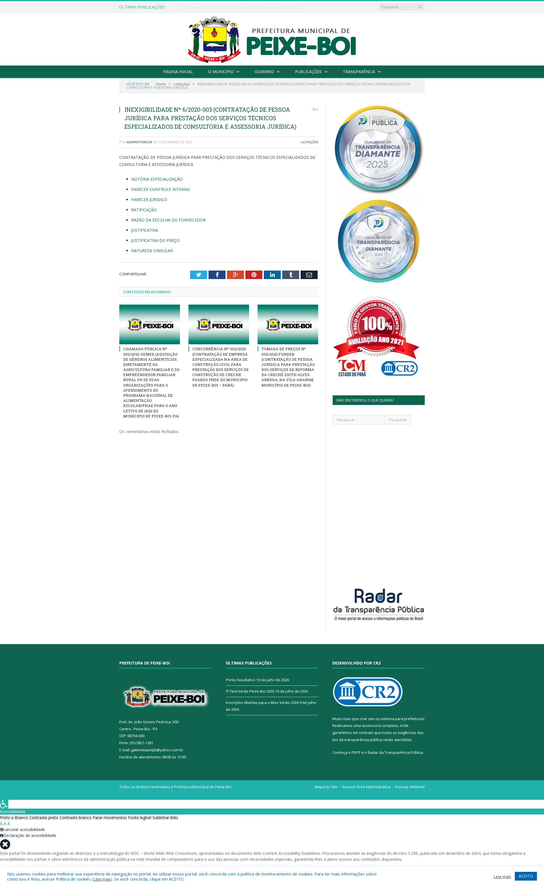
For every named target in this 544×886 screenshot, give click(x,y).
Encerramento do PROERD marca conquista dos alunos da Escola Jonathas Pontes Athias (245, 7)
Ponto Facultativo (240, 679)
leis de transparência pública (357, 739)
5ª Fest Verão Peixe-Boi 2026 (250, 691)
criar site (367, 718)
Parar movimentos (110, 817)
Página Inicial (178, 71)
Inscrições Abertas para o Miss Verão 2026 (262, 702)
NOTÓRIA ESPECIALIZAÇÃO (157, 179)
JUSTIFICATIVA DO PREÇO (155, 240)
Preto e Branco (14, 817)
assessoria (371, 725)
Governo (264, 71)
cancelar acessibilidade (24, 829)
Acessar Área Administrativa (366, 786)
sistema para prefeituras (402, 718)
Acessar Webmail (410, 786)
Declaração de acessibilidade (29, 835)
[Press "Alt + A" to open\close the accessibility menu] (4, 804)
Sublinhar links (165, 817)
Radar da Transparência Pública (395, 752)
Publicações (308, 71)
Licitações (309, 142)
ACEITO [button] (526, 876)
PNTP (356, 752)
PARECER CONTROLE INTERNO (160, 189)
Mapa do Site (326, 786)
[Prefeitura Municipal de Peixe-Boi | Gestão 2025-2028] (272, 38)
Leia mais (102, 878)
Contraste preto (43, 817)
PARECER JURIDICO (149, 199)
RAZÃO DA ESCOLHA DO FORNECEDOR (168, 220)
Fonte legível (139, 817)
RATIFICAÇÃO (144, 209)
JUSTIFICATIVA (144, 230)
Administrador (139, 142)
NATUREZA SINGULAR (152, 250)
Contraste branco (76, 817)
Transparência (359, 71)
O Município (221, 71)
